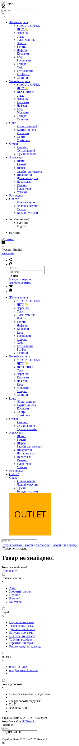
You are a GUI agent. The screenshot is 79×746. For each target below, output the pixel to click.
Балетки (22, 46)
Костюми (23, 133)
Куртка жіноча (26, 129)
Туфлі (20, 36)
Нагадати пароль (20, 279)
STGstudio (28, 721)
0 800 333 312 (18, 666)
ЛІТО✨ (22, 29)
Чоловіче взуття (19, 81)
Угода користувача (21, 625)
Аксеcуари (16, 157)
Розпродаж (16, 195)
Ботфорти (23, 74)
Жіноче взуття (18, 22)
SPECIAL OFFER (28, 25)
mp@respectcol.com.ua (23, 670)
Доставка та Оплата (22, 629)
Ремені (21, 164)
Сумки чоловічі (27, 154)
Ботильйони (25, 70)
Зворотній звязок (20, 591)
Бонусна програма (21, 632)
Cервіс (6, 612)
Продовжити (10, 570)
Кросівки (23, 53)
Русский (22, 222)
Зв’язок (6, 656)
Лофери (22, 50)
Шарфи (21, 167)
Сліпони (22, 77)
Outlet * (14, 199)
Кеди (20, 57)
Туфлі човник (26, 39)
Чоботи (21, 43)
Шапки (21, 160)
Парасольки (24, 181)
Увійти (13, 276)
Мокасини (23, 112)
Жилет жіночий (27, 126)
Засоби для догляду (29, 171)
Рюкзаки (22, 147)
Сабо (20, 67)
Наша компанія (11, 578)
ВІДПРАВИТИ (11, 732)
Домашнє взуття (27, 178)
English (21, 226)
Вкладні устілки (27, 212)
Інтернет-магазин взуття (17, 545)
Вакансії (14, 598)
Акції (12, 588)
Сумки (13, 143)
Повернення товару (22, 636)
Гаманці (22, 185)
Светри (21, 136)
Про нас (14, 595)
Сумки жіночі (26, 150)
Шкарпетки (24, 174)
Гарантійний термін (22, 643)
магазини (8, 253)
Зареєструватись (20, 282)
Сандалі (22, 63)
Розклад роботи (12, 684)
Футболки (23, 140)
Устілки (22, 192)
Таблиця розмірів (20, 639)
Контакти (15, 601)
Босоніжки (24, 60)
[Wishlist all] (11, 286)
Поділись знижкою (21, 622)
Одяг (12, 122)
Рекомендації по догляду (25, 646)
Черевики (23, 32)
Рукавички (24, 188)
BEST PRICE (25, 91)
